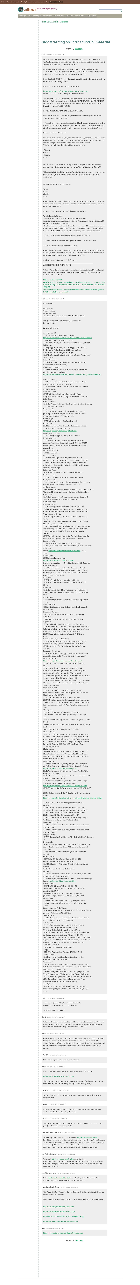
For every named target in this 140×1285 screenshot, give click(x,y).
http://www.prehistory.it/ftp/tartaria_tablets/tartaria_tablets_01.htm (65, 91)
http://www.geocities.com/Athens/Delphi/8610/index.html (63, 1233)
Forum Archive (52, 21)
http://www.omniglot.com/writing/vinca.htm (58, 1206)
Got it (60, 2)
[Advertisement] (27, 53)
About (94, 16)
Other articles (47, 16)
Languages (64, 21)
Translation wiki (80, 16)
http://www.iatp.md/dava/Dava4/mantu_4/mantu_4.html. (62, 661)
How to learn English (34, 16)
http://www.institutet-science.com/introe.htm (58, 1076)
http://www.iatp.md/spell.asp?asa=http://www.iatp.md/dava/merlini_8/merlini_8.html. (72, 798)
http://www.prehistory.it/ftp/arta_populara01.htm (60, 431)
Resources (69, 16)
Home (44, 21)
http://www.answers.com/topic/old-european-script (60, 1221)
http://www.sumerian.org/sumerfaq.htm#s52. (58, 560)
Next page (78, 49)
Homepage (22, 16)
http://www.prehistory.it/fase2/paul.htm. (62, 881)
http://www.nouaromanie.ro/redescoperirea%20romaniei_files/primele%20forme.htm (72, 374)
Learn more (53, 2)
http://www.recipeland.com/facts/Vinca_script (59, 1211)
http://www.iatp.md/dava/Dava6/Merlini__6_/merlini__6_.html (65, 785)
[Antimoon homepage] (37, 9)
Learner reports (59, 16)
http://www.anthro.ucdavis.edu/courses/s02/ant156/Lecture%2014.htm (67, 338)
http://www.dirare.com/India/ (87, 1137)
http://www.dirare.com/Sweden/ (63, 1159)
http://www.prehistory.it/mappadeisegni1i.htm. (64, 550)
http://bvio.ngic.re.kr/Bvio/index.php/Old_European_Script (63, 1216)
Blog (88, 16)
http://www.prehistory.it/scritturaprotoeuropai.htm (60, 768)
